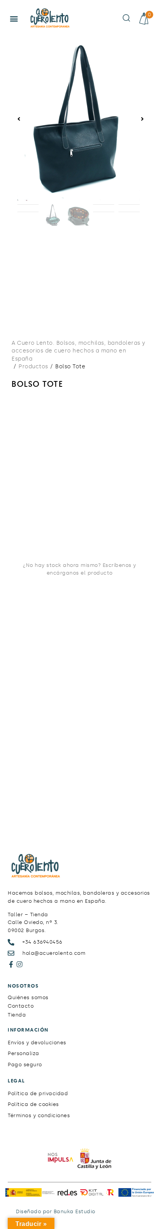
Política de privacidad (38, 1093)
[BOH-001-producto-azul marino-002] (78, 119)
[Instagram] (20, 964)
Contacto (21, 1006)
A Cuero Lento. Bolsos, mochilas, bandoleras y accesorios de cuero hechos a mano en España (78, 351)
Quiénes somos (28, 997)
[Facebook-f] (11, 964)
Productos (33, 366)
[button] (14, 18)
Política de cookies (33, 1104)
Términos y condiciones (39, 1115)
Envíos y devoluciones (37, 1042)
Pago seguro (25, 1064)
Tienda (17, 1015)
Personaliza (23, 1053)
